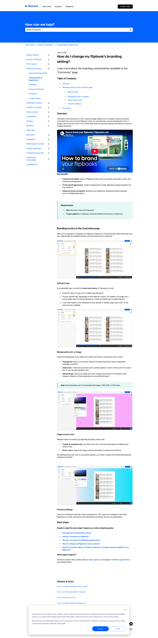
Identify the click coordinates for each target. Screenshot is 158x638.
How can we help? (40, 24)
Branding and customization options (76, 533)
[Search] (131, 30)
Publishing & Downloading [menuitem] (31, 159)
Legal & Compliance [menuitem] (33, 148)
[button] (49, 55)
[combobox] (77, 30)
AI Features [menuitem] (33, 94)
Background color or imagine (78, 97)
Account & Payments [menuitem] (34, 59)
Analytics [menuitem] (29, 121)
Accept (100, 629)
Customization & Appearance (67, 45)
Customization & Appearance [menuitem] (35, 79)
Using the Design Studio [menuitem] (38, 73)
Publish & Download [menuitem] (33, 107)
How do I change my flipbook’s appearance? (72, 603)
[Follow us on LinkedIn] (131, 624)
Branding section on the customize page (77, 87)
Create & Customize (45, 45)
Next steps (66, 108)
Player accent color (75, 100)
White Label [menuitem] (30, 130)
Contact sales (125, 7)
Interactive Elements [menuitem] (36, 89)
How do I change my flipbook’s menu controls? (81, 544)
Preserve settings (74, 104)
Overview (65, 84)
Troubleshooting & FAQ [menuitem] (35, 153)
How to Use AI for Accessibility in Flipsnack (71, 592)
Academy (58, 6)
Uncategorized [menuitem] (31, 164)
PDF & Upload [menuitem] (31, 64)
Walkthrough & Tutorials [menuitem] (35, 144)
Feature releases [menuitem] (32, 55)
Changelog (69, 6)
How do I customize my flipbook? (75, 537)
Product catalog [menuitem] (35, 98)
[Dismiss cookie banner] (125, 610)
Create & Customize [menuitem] (33, 69)
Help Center (46, 6)
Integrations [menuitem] (30, 139)
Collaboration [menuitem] (31, 117)
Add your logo (73, 92)
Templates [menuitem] (33, 85)
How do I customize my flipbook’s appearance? (81, 540)
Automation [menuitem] (30, 135)
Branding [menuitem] (29, 126)
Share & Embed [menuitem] (32, 112)
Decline (117, 629)
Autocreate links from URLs (66, 597)
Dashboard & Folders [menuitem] (34, 103)
